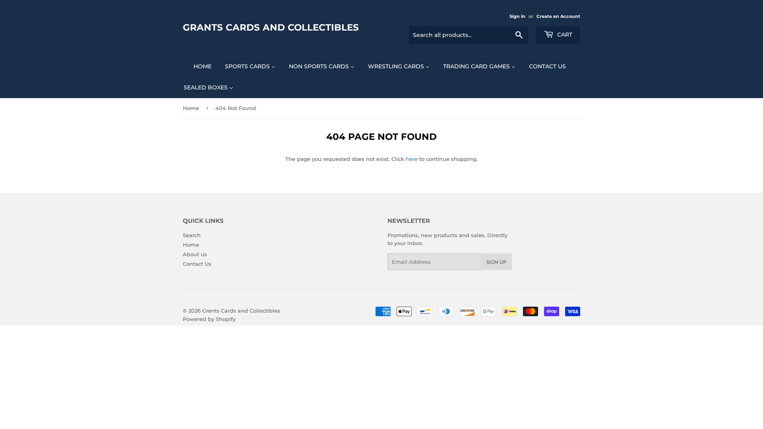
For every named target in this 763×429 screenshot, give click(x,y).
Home (191, 108)
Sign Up (496, 262)
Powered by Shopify (209, 319)
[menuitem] (197, 66)
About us (195, 254)
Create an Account (558, 16)
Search (192, 235)
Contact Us (197, 264)
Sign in (517, 16)
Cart (564, 34)
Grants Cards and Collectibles (271, 27)
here (412, 159)
